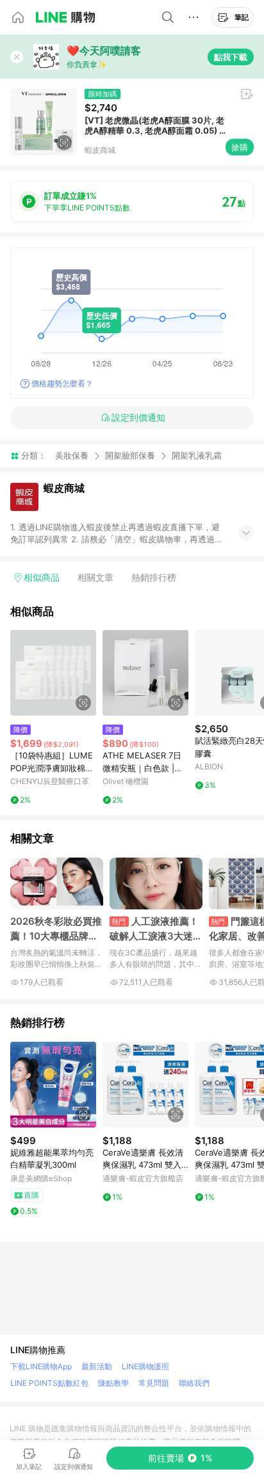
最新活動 (96, 1366)
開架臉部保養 (130, 455)
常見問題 (153, 1383)
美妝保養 (71, 455)
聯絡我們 (194, 1383)
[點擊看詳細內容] (53, 673)
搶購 (239, 147)
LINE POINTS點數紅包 (49, 1383)
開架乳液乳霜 (197, 455)
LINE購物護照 (145, 1366)
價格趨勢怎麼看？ (62, 383)
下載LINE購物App (41, 1366)
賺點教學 (113, 1383)
